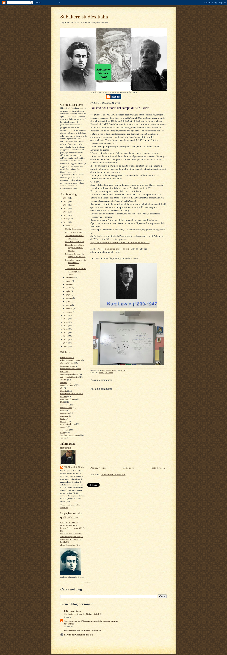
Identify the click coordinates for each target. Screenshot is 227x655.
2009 (65, 346)
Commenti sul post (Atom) (113, 474)
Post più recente (98, 467)
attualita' (63, 382)
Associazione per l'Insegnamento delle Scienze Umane (91, 620)
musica (63, 410)
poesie (62, 418)
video (62, 438)
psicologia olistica (67, 424)
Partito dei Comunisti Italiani (78, 634)
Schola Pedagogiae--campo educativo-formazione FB (71, 538)
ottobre (69, 281)
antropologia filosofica (69, 376)
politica (63, 421)
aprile (68, 301)
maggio (69, 298)
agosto (68, 287)
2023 (65, 208)
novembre (70, 277)
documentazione (67, 385)
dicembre (70, 225)
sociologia (64, 429)
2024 (65, 204)
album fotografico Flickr (70, 544)
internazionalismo (67, 399)
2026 (65, 198)
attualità (63, 379)
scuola (62, 426)
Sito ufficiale (69, 623)
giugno (69, 294)
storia (62, 432)
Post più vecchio (159, 467)
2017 (65, 318)
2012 (65, 336)
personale (64, 415)
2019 (65, 222)
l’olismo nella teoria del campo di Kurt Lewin (75, 255)
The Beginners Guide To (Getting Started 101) (83, 613)
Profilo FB (64, 542)
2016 (65, 322)
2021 (65, 215)
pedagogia (64, 413)
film (61, 388)
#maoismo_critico (67, 365)
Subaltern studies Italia (84, 16)
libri (62, 401)
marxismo (64, 404)
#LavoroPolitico (67, 363)
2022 (65, 211)
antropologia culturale (69, 374)
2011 (65, 339)
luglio (68, 291)
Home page (128, 467)
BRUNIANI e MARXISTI (75, 232)
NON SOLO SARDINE (74, 241)
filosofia (63, 390)
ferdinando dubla (74, 467)
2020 (65, 218)
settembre (70, 284)
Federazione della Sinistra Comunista (82, 630)
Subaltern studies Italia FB (71, 533)
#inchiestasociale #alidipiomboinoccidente (70, 359)
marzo (68, 305)
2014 (65, 329)
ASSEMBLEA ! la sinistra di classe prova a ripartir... (75, 271)
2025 (65, 201)
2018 (65, 315)
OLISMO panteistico (73, 229)
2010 (65, 342)
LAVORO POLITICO (68, 522)
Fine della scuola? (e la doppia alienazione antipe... (74, 248)
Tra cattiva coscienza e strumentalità (74, 237)
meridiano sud (66, 407)
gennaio (69, 312)
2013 (65, 332)
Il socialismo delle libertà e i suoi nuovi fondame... (75, 262)
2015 (65, 325)
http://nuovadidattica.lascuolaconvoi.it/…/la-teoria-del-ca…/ (120, 242)
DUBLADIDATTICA (68, 525)
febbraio (69, 308)
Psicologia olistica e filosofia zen (113, 248)
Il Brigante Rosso (72, 611)
